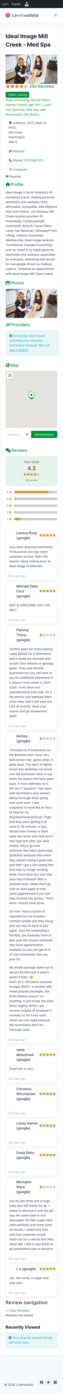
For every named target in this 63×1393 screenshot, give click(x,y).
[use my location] (26, 434)
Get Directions (44, 434)
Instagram (20, 169)
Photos (17, 282)
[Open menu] (55, 15)
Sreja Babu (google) (25, 1155)
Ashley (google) (23, 738)
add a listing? (18, 350)
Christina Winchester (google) (26, 1094)
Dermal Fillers (40, 100)
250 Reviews (41, 86)
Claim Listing (17, 95)
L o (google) (26, 1269)
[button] (31, 395)
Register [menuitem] (16, 3)
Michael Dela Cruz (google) (26, 591)
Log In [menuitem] (5, 3)
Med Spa (32, 109)
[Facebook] (41, 1382)
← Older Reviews (18, 1310)
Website (18, 151)
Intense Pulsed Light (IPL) (24, 105)
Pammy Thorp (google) (23, 635)
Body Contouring (17, 100)
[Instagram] (55, 1382)
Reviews (19, 450)
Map (14, 365)
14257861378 (33, 160)
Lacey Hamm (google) (27, 1125)
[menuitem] (26, 4)
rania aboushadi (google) (25, 1055)
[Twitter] (48, 1382)
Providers (20, 324)
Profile (17, 184)
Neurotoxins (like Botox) (22, 114)
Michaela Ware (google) (23, 1187)
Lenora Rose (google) (26, 535)
